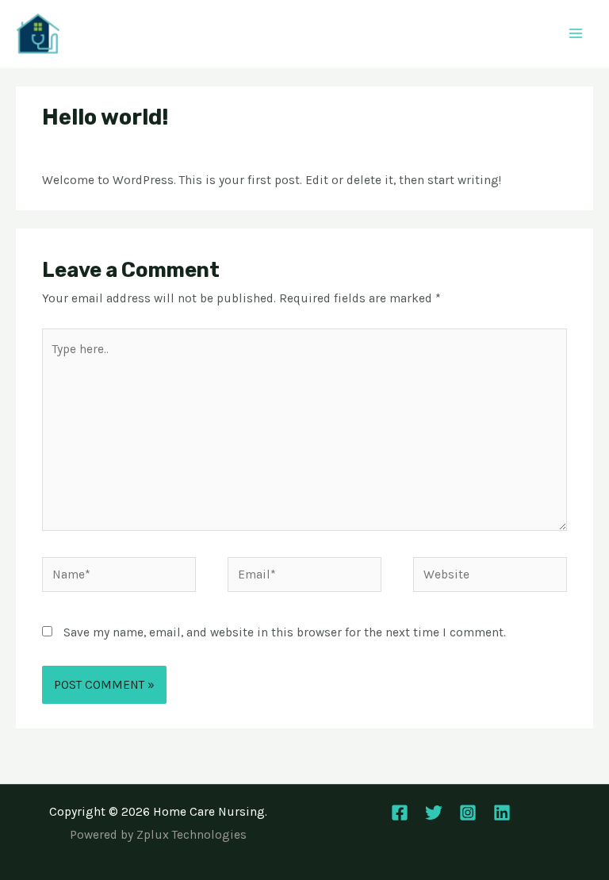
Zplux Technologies (191, 835)
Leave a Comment (92, 147)
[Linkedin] (502, 812)
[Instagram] (468, 812)
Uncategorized (195, 147)
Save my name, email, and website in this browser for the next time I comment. (284, 632)
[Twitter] (433, 812)
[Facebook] (399, 812)
